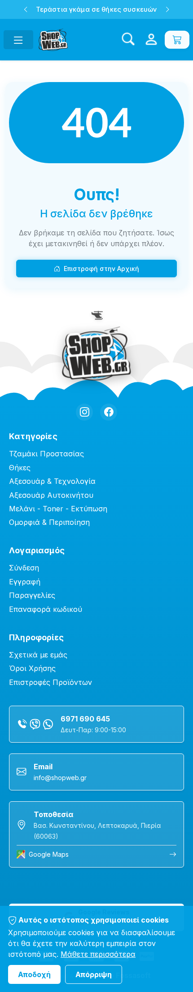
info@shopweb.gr (60, 777)
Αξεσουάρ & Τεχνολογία (52, 481)
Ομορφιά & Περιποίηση (49, 522)
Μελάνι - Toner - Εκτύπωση (58, 508)
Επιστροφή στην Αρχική (101, 268)
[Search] (128, 40)
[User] (151, 40)
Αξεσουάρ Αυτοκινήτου (51, 495)
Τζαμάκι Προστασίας (46, 453)
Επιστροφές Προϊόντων (50, 682)
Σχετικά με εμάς (38, 654)
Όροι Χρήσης (32, 668)
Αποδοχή (34, 974)
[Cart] (177, 40)
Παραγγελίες (32, 595)
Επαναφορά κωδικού (45, 609)
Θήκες (20, 467)
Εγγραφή (24, 581)
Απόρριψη (93, 974)
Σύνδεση (24, 567)
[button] (25, 9)
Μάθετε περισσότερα (98, 954)
